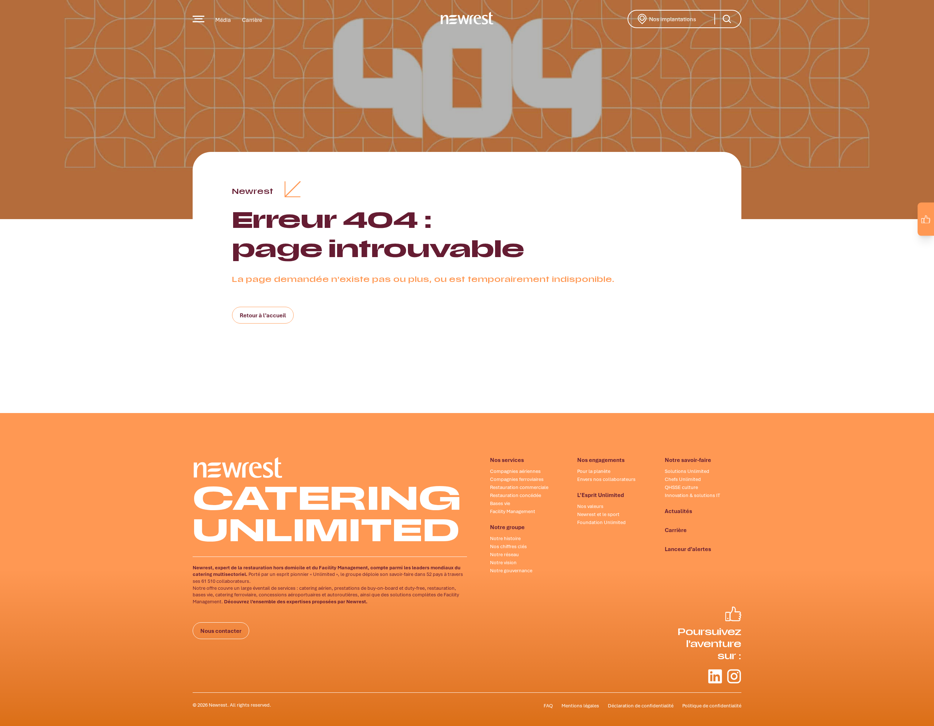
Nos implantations (683, 18)
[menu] (198, 19)
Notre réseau (504, 554)
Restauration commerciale (519, 487)
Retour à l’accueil (263, 315)
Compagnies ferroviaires (517, 479)
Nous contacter (221, 630)
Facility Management (512, 511)
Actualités (678, 511)
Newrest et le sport (598, 514)
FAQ (548, 705)
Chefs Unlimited (683, 479)
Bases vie (500, 503)
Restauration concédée (515, 495)
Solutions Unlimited (687, 471)
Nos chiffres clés (508, 546)
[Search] (726, 19)
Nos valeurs (590, 506)
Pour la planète (593, 471)
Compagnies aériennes (515, 471)
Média (223, 20)
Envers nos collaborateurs (606, 479)
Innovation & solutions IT (692, 495)
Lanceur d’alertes (688, 549)
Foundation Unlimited (601, 522)
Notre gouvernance (511, 570)
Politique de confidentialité (711, 705)
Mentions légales (580, 705)
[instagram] (921, 235)
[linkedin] (906, 235)
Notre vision (503, 562)
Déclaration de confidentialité (641, 705)
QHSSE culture (681, 487)
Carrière (252, 20)
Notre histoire (505, 538)
